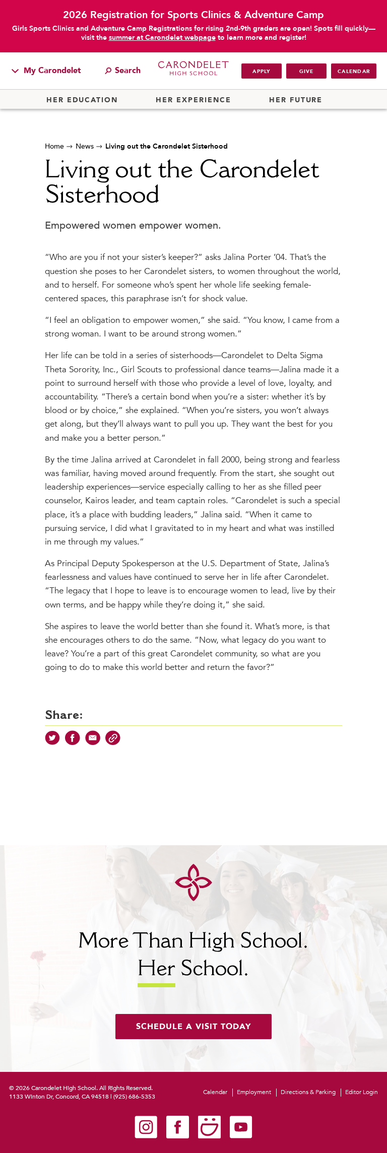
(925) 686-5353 (134, 1097)
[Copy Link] (112, 743)
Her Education (82, 100)
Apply (261, 71)
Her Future (295, 100)
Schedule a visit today (193, 1026)
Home (54, 146)
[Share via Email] (92, 743)
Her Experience (193, 100)
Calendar (354, 71)
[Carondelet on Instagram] (146, 1136)
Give (306, 71)
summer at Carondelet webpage (162, 37)
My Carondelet (51, 70)
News (85, 146)
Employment (254, 1092)
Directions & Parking (308, 1092)
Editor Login (361, 1092)
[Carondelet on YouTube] (241, 1136)
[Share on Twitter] (52, 743)
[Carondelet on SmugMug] (209, 1136)
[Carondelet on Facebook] (177, 1136)
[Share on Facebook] (72, 743)
